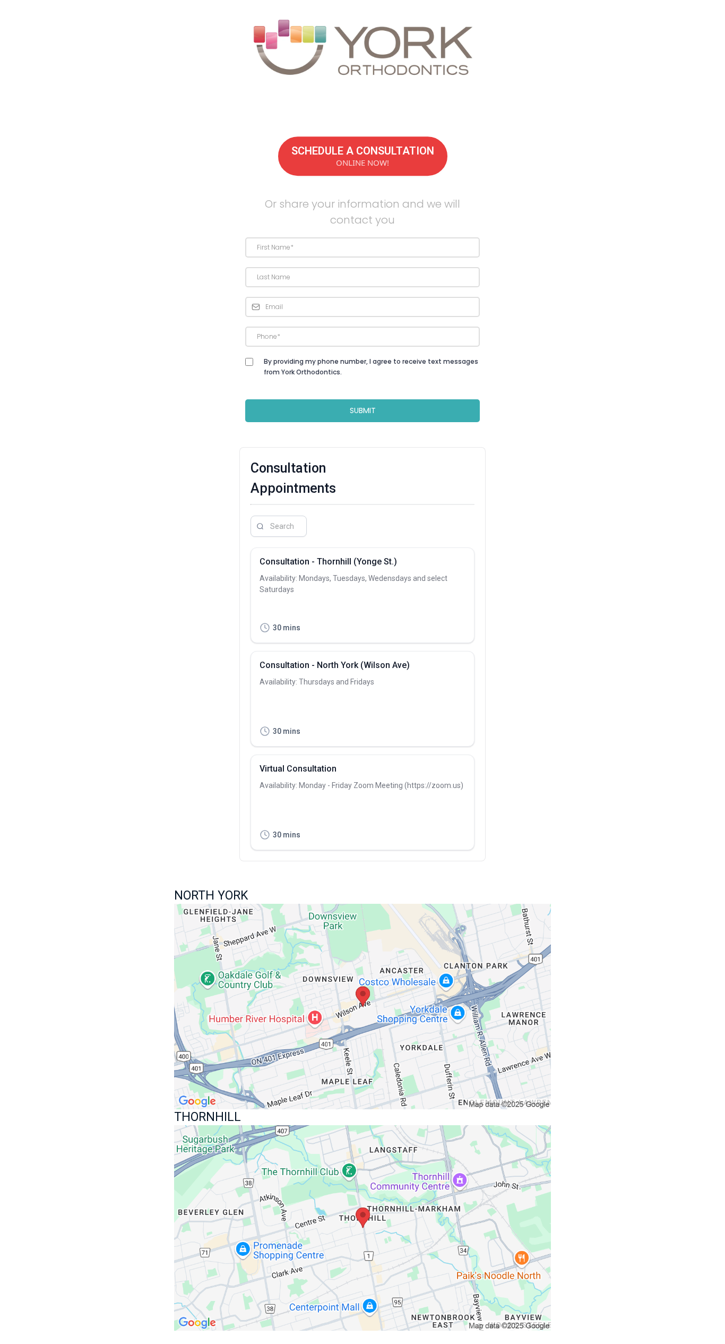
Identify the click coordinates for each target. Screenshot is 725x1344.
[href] (362, 1006)
